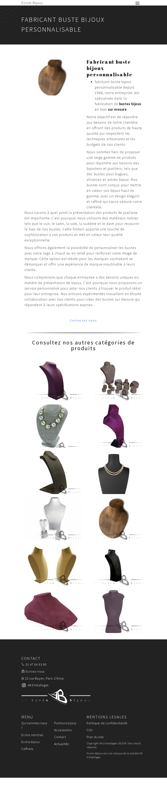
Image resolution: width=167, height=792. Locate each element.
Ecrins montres (32, 735)
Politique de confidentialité (107, 723)
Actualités (61, 744)
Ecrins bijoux (30, 742)
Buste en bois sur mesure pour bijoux (53, 518)
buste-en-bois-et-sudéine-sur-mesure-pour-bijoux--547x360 (114, 611)
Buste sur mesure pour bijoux (114, 565)
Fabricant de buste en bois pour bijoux (114, 518)
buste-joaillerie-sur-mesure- (114, 426)
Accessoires (63, 730)
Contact (60, 737)
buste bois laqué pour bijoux (114, 379)
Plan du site (95, 737)
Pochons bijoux (65, 723)
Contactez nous (83, 320)
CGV (89, 730)
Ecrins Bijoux (32, 2)
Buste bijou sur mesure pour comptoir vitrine (53, 611)
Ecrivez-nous (35, 671)
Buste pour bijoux (53, 565)
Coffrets (27, 749)
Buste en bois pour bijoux (114, 472)
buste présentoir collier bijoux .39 (53, 472)
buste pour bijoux (53, 379)
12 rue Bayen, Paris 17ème (44, 678)
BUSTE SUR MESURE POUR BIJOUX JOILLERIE (53, 426)
